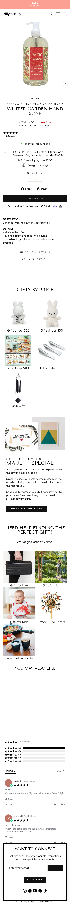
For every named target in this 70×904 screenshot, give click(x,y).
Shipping (23, 125)
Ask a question (35, 259)
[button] (11, 799)
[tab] (10, 771)
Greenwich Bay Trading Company (35, 104)
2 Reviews (10, 136)
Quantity (35, 172)
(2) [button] (19, 748)
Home (34, 98)
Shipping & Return (35, 252)
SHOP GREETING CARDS (26, 508)
